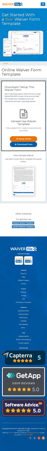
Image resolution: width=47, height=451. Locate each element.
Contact (23, 284)
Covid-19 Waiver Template (23, 227)
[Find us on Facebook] (30, 438)
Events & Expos (23, 314)
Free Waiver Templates (23, 302)
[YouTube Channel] (38, 438)
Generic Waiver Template (23, 223)
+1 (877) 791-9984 (27, 435)
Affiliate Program (23, 280)
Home (5, 63)
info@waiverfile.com (33, 433)
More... (23, 328)
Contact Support (23, 343)
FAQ (23, 299)
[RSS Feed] (43, 438)
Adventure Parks (23, 311)
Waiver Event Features (23, 340)
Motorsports (23, 318)
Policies (11, 433)
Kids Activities (23, 324)
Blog (23, 277)
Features (23, 292)
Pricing (23, 296)
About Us (24, 273)
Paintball (23, 321)
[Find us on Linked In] (34, 438)
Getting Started (23, 336)
